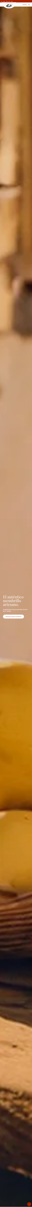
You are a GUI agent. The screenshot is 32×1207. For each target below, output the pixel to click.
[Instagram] (25, 1)
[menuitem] (1, 1)
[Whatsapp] (30, 1)
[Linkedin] (27, 1)
